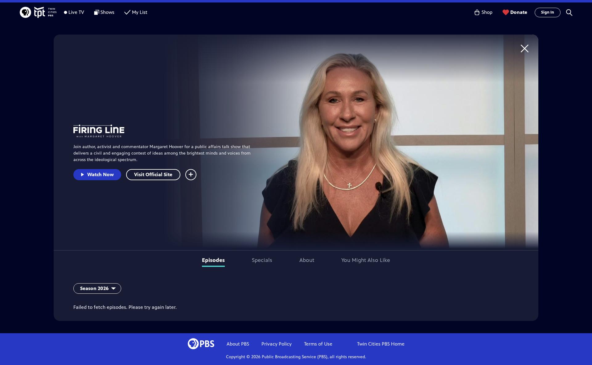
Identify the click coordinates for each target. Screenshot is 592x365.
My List (139, 12)
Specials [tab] (262, 260)
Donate (518, 12)
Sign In (547, 12)
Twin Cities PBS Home (381, 344)
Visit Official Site (153, 174)
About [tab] (306, 260)
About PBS (238, 344)
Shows (107, 12)
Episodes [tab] (213, 260)
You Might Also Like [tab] (365, 260)
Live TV (76, 12)
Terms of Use (318, 344)
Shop (487, 12)
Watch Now (100, 174)
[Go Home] (524, 48)
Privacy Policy (276, 344)
